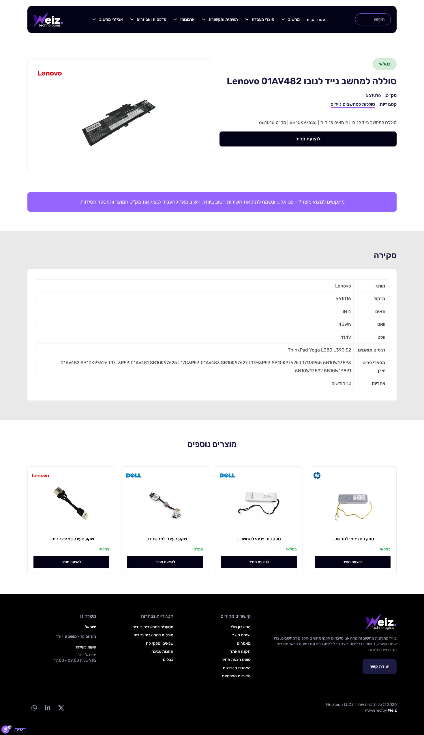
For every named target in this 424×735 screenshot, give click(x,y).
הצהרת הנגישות (237, 668)
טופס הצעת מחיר (236, 659)
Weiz (392, 710)
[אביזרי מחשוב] (94, 19)
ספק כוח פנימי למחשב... (259, 539)
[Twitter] (61, 707)
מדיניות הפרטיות (236, 676)
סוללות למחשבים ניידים (353, 104)
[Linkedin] (47, 707)
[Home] (48, 19)
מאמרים (244, 643)
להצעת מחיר (308, 139)
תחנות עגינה (162, 651)
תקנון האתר (240, 651)
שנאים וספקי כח (159, 643)
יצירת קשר (380, 666)
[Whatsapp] (34, 707)
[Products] (283, 19)
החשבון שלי (241, 627)
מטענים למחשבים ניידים (152, 627)
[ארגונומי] (175, 19)
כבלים (168, 659)
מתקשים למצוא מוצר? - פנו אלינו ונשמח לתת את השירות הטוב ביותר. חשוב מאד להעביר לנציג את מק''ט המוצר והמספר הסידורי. (212, 202)
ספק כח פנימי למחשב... (352, 539)
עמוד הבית (316, 19)
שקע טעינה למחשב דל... (165, 539)
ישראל (90, 627)
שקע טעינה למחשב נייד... (71, 539)
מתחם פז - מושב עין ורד (76, 636)
